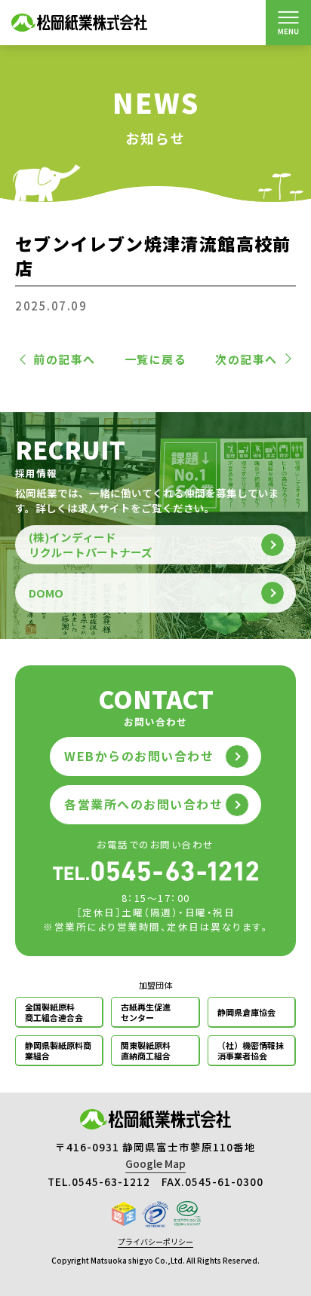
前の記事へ (64, 359)
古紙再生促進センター (146, 1012)
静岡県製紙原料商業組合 (58, 1050)
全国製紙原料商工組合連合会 (54, 1012)
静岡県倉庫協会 (246, 1012)
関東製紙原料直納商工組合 (146, 1050)
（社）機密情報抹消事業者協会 (250, 1050)
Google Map (155, 1163)
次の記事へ (246, 359)
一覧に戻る (156, 359)
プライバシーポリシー (155, 1241)
